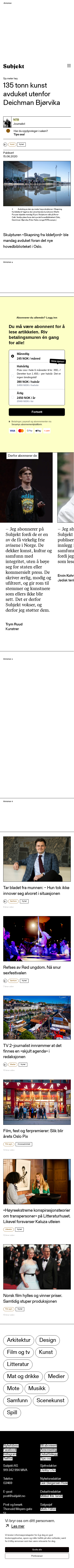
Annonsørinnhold (24, 1144)
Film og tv (8, 1144)
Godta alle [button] (37, 1550)
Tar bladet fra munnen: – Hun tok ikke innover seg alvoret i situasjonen (36, 891)
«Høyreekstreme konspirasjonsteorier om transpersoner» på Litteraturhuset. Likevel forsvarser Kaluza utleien (36, 1216)
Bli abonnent (48, 1445)
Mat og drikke (23, 1376)
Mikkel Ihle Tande (51, 1496)
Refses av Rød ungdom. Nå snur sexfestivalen (32, 970)
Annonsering (48, 1450)
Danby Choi (48, 1470)
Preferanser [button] (37, 1556)
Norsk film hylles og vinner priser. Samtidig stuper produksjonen (32, 1299)
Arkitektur (18, 1340)
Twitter (8, 1458)
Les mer (17, 1527)
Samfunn (13, 901)
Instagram (9, 1454)
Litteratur (8, 1229)
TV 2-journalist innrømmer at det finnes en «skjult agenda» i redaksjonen (32, 1051)
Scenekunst (50, 1401)
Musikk (36, 1389)
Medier (12, 1065)
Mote (13, 1389)
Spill (12, 1413)
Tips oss (45, 1458)
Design (47, 1340)
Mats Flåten (48, 1509)
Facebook (10, 1450)
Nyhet (21, 144)
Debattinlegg (49, 1454)
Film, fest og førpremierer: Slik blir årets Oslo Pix (33, 1134)
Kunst (12, 144)
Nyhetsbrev (11, 1445)
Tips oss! (19, 134)
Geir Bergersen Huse (54, 1483)
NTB (16, 119)
